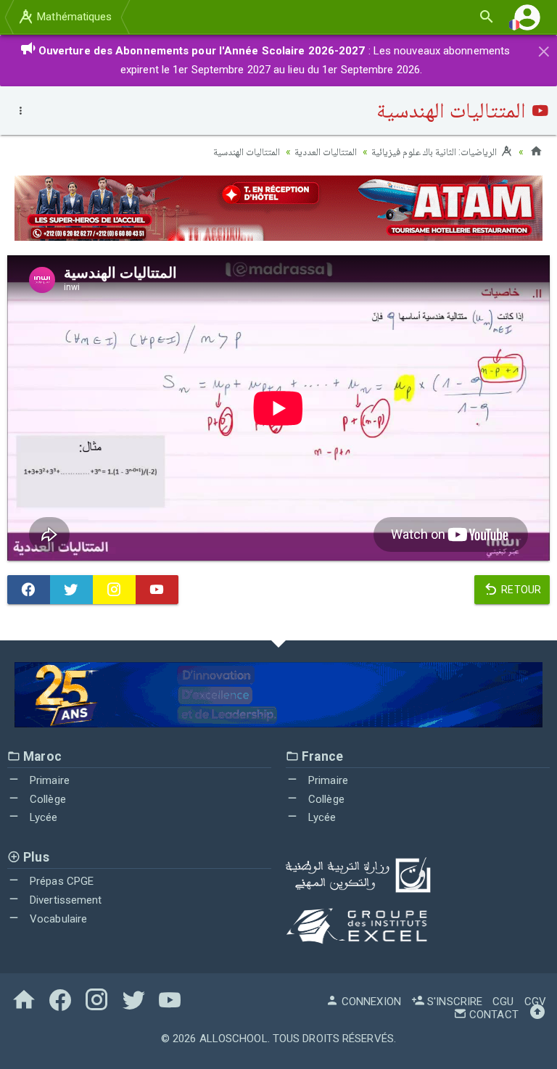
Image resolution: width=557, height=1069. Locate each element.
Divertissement (64, 900)
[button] (527, 17)
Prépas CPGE (60, 881)
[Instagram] (114, 589)
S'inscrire (453, 1001)
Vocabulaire (57, 918)
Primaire (48, 780)
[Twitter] (71, 589)
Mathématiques (73, 16)
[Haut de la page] (537, 1014)
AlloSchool (233, 1038)
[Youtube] (157, 589)
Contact (492, 1014)
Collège (46, 799)
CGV (535, 1001)
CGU (502, 1001)
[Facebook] (28, 589)
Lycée (42, 817)
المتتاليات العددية (325, 151)
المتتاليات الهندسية (246, 151)
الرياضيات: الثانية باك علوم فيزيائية (435, 151)
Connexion (370, 1001)
